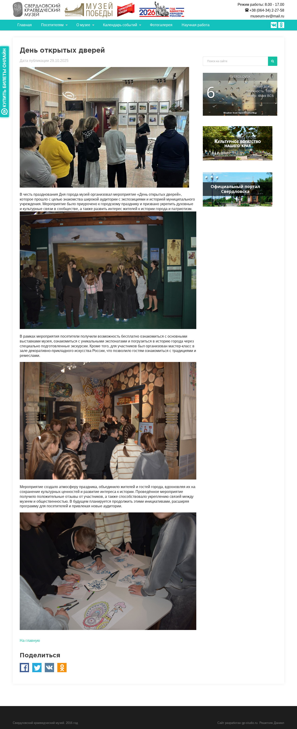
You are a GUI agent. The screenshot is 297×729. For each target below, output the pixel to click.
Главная (24, 25)
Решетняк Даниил (271, 723)
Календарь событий (120, 25)
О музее (83, 25)
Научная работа (196, 25)
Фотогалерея (161, 25)
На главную (30, 641)
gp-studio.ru (250, 723)
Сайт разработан (229, 723)
